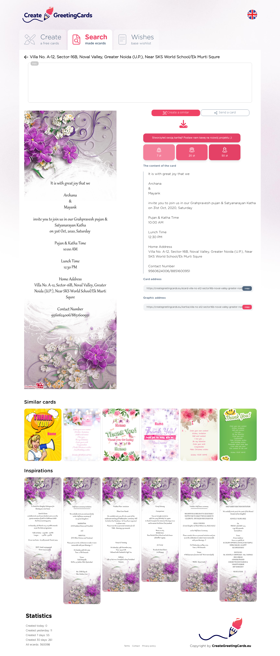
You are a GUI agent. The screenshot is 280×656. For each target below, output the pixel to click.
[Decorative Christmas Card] (199, 435)
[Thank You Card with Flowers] (160, 435)
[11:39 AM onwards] (238, 539)
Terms (127, 646)
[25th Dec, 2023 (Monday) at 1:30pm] (160, 529)
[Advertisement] (140, 83)
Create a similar (178, 112)
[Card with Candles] (82, 435)
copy (247, 288)
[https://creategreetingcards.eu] (132, 14)
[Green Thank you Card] (238, 435)
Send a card (227, 112)
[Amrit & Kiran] (43, 528)
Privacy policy (149, 646)
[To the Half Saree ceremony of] (82, 541)
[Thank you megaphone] (43, 435)
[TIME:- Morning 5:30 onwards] (121, 534)
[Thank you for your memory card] (121, 435)
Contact (136, 646)
